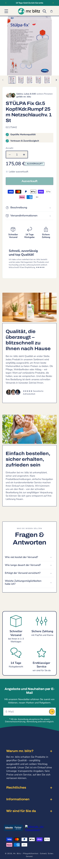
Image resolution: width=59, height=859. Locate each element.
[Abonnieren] (52, 711)
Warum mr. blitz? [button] (20, 751)
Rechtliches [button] (16, 787)
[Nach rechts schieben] (56, 80)
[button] (6, 11)
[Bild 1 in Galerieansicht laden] (12, 80)
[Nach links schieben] (3, 80)
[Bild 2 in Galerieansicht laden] (20, 80)
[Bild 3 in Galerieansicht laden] (29, 80)
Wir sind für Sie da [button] (21, 811)
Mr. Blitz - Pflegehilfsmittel (25, 853)
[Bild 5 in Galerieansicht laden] (47, 80)
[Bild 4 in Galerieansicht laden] (38, 80)
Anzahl (9, 148)
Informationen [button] (17, 799)
